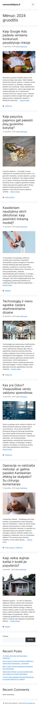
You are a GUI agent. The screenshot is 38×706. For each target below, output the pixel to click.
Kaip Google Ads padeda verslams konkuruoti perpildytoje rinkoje (16, 37)
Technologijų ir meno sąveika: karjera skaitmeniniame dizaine (18, 306)
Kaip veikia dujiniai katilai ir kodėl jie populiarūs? (16, 561)
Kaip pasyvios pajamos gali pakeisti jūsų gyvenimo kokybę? (18, 122)
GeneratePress (30, 703)
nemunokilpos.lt (11, 4)
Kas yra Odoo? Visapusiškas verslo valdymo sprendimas (17, 389)
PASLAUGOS (9, 197)
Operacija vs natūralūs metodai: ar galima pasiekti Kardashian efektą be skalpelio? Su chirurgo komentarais (19, 475)
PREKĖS (8, 291)
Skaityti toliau (24, 100)
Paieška (5, 636)
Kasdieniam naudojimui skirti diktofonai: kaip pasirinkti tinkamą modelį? (15, 215)
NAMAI (7, 627)
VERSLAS (8, 106)
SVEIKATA (18, 548)
